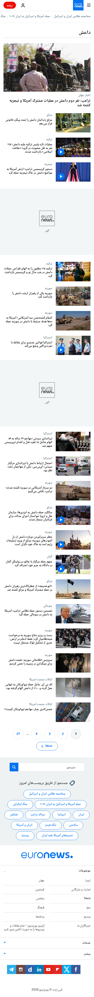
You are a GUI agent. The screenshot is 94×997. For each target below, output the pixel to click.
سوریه (48, 288)
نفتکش (14, 814)
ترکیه (49, 139)
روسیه (25, 835)
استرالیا (47, 337)
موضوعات (85, 870)
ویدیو (87, 916)
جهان (41, 880)
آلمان (49, 556)
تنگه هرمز (50, 825)
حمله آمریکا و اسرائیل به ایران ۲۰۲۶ (29, 16)
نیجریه (48, 164)
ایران (81, 814)
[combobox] (47, 767)
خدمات (86, 943)
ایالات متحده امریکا (40, 679)
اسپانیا (62, 814)
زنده (9, 5)
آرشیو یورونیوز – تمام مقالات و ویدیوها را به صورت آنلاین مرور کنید (24, 927)
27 (18, 734)
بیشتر (87, 954)
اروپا (88, 880)
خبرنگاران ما (84, 926)
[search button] (14, 767)
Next (48, 746)
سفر (88, 907)
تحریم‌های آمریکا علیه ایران (57, 835)
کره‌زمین (39, 889)
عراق (49, 115)
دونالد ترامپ (38, 814)
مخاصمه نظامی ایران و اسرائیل (72, 16)
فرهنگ (40, 907)
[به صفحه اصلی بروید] (78, 5)
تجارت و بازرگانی (81, 889)
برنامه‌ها (40, 916)
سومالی (47, 606)
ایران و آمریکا (24, 825)
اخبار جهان (84, 95)
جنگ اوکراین (20, 804)
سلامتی (73, 825)
